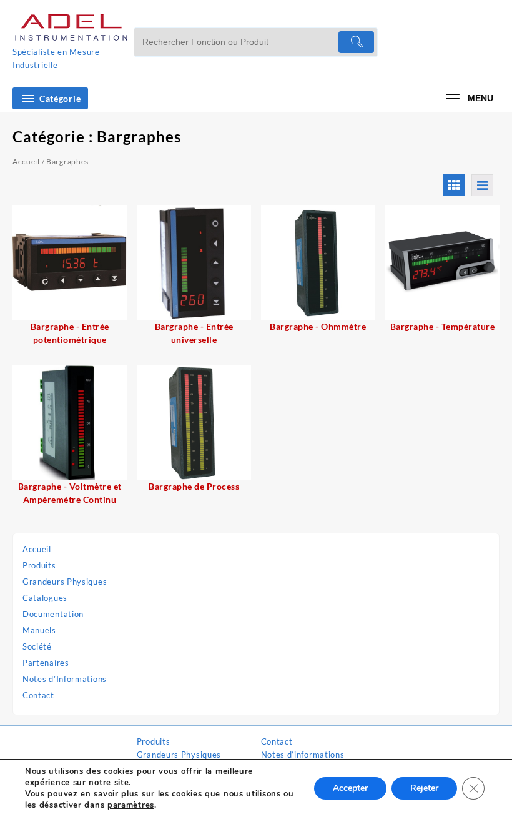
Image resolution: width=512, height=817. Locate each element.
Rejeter (424, 788)
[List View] (482, 185)
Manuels (39, 630)
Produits (39, 565)
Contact (38, 695)
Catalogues (44, 598)
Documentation (53, 614)
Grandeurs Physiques (64, 582)
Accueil (36, 549)
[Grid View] (454, 185)
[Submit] (356, 42)
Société (37, 646)
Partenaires (45, 663)
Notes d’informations (303, 755)
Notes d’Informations (64, 679)
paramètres (130, 805)
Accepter (350, 788)
